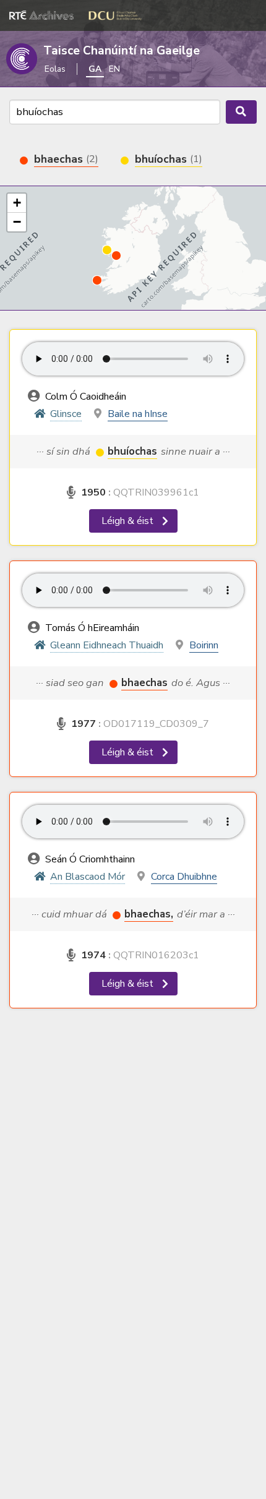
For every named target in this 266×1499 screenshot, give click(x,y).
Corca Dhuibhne (184, 876)
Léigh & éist (128, 521)
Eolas (55, 69)
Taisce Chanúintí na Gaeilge (121, 51)
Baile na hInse (138, 414)
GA (94, 69)
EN (114, 69)
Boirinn (203, 645)
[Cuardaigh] (241, 112)
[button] (97, 280)
